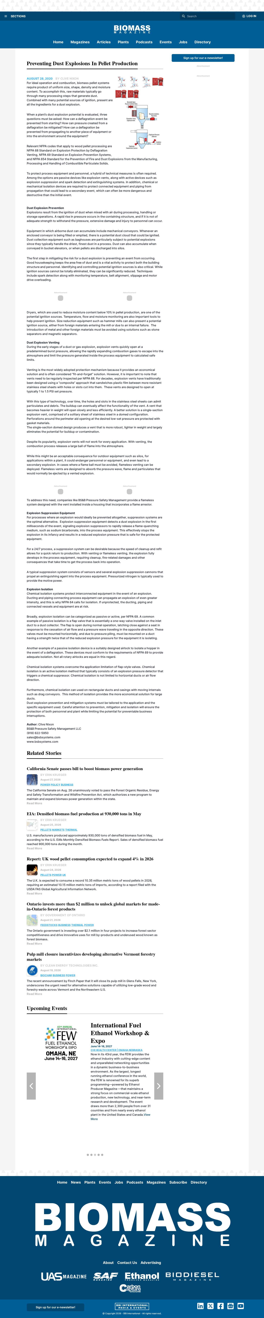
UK (64, 874)
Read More (34, 803)
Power (45, 784)
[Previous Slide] (31, 1086)
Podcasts (144, 42)
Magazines (80, 42)
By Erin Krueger (53, 775)
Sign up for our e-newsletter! (203, 58)
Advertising (151, 1263)
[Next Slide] (158, 1086)
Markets (58, 829)
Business (67, 784)
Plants (123, 42)
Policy (55, 784)
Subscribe (178, 1182)
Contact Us (127, 1263)
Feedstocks (48, 924)
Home (58, 42)
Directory (202, 42)
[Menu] (5, 16)
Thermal (71, 829)
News (76, 1182)
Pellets (45, 829)
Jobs (183, 42)
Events (166, 42)
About (108, 1263)
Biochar (46, 975)
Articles (104, 42)
